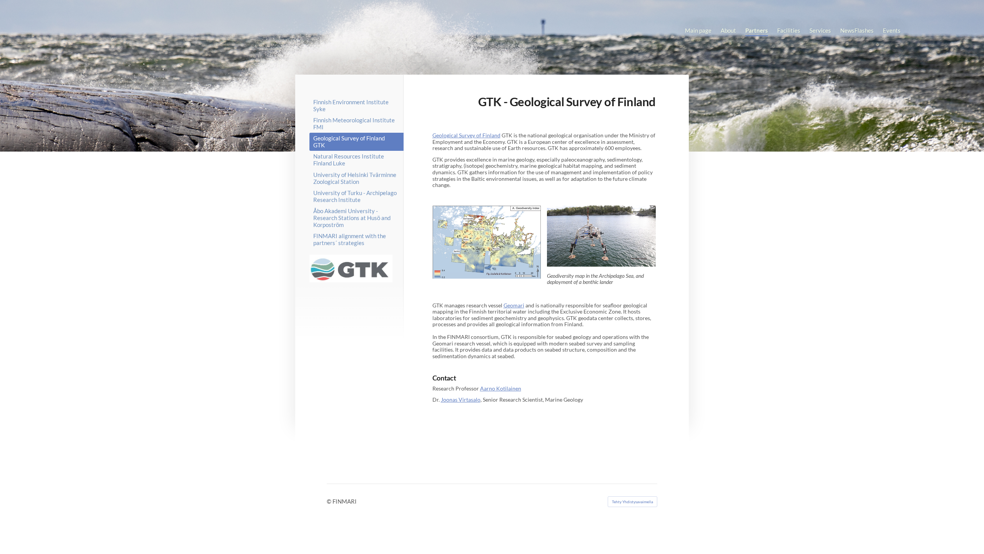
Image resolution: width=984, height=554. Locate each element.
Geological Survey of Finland (466, 135)
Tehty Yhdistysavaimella (632, 501)
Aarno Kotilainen (500, 388)
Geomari (514, 305)
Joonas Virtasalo (460, 399)
